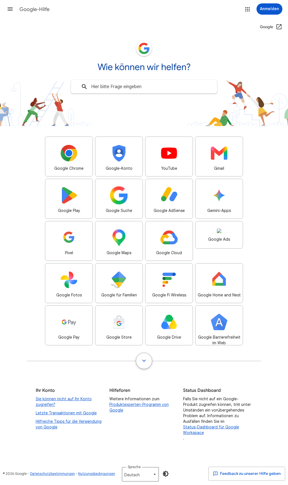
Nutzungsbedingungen (96, 473)
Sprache (134, 467)
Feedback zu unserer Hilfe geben (250, 473)
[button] (10, 9)
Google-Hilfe (34, 9)
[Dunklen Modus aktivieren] (165, 473)
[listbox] (140, 474)
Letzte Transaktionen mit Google (66, 412)
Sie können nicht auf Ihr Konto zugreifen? (64, 401)
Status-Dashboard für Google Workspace (211, 429)
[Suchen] (84, 86)
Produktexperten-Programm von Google (139, 407)
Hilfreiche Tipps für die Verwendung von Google (69, 424)
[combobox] (144, 86)
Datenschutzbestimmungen (52, 473)
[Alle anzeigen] (144, 361)
